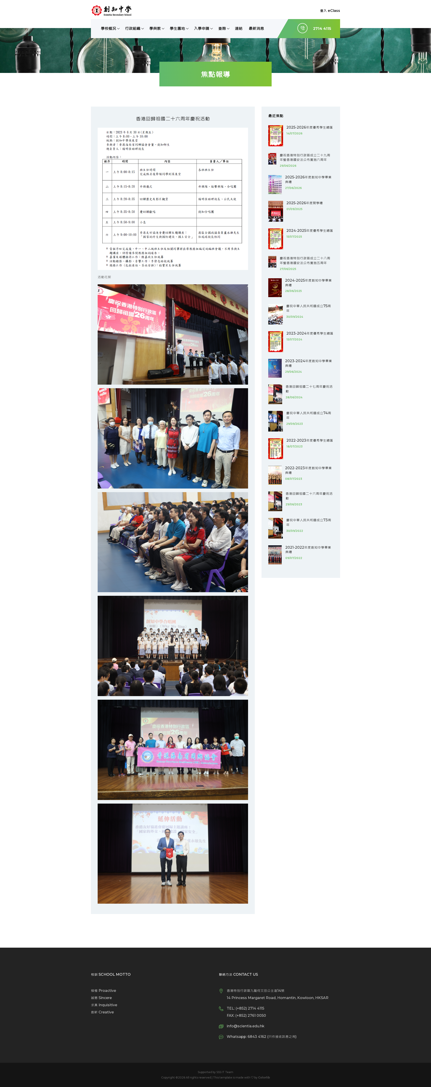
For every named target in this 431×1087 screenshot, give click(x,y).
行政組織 (132, 28)
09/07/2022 (293, 558)
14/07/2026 (294, 133)
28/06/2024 (294, 397)
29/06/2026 (288, 165)
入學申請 (201, 28)
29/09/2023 (294, 423)
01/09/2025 (294, 209)
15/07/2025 (294, 236)
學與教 (155, 28)
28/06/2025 (293, 291)
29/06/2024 (293, 371)
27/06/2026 (293, 188)
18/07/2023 (294, 446)
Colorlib (264, 1077)
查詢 (222, 28)
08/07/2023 (293, 478)
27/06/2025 (288, 269)
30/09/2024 (294, 316)
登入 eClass (330, 11)
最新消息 (256, 28)
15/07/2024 (294, 339)
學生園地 (177, 28)
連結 (238, 28)
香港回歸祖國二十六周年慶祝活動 (173, 118)
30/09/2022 (294, 531)
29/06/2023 (294, 504)
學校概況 (108, 28)
